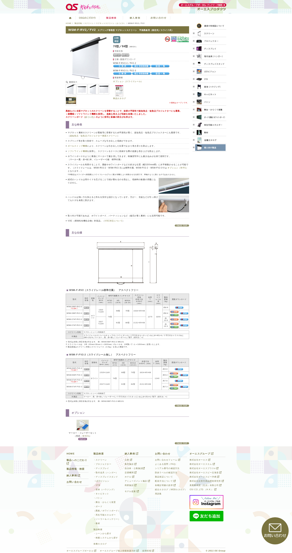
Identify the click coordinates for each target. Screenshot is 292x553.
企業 (127, 460)
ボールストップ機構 (77, 146)
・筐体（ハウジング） (104, 489)
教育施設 (129, 464)
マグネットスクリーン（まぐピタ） (111, 23)
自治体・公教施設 (134, 468)
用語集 (158, 494)
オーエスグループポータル (80, 551)
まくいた (89, 117)
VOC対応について (113, 221)
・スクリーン (100, 460)
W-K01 (85, 436)
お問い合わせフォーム (166, 460)
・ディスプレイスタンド (105, 477)
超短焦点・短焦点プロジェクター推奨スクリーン (93, 136)
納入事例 (135, 18)
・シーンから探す (102, 533)
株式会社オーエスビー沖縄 (203, 477)
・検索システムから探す (105, 538)
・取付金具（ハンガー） (105, 472)
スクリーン (89, 23)
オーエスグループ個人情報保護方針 (118, 551)
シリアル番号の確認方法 (167, 468)
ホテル (128, 477)
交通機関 (129, 472)
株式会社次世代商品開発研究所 (206, 481)
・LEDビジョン (101, 481)
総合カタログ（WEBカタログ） (171, 489)
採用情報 (147, 551)
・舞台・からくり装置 (104, 502)
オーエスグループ (200, 453)
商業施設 (129, 485)
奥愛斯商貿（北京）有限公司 (204, 485)
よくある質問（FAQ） (166, 464)
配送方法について (164, 481)
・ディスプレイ (101, 468)
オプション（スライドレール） (128, 81)
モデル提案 (131, 491)
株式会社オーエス (199, 460)
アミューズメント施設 (136, 481)
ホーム (70, 18)
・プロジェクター (102, 464)
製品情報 (78, 23)
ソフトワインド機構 (77, 151)
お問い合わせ (158, 18)
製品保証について (164, 477)
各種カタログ (100, 544)
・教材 (96, 523)
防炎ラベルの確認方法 (166, 472)
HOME (68, 23)
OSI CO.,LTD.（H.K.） (202, 489)
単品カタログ (119, 98)
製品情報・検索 (76, 469)
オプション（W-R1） (177, 168)
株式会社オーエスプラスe (203, 468)
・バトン (97, 498)
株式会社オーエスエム (201, 464)
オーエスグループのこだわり (87, 18)
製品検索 (111, 18)
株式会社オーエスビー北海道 (204, 472)
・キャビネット (101, 494)
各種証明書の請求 (164, 485)
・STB (96, 485)
